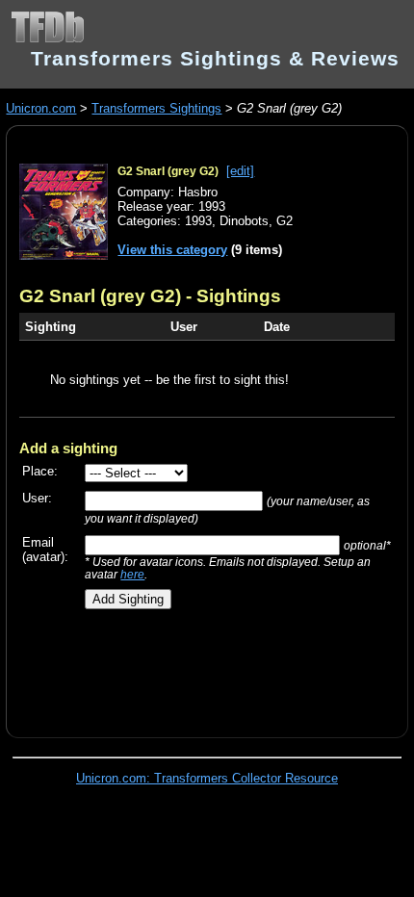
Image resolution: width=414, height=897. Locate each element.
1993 (198, 221)
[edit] (240, 171)
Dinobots (244, 221)
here (132, 574)
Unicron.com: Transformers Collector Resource (207, 778)
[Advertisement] (216, 666)
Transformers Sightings (156, 108)
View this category (172, 250)
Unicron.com (41, 108)
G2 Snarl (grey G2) (168, 171)
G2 (284, 221)
